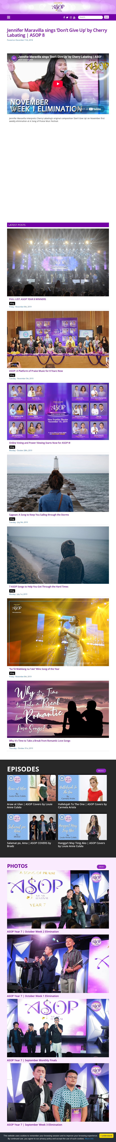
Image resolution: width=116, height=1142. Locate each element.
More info (89, 1138)
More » (101, 770)
